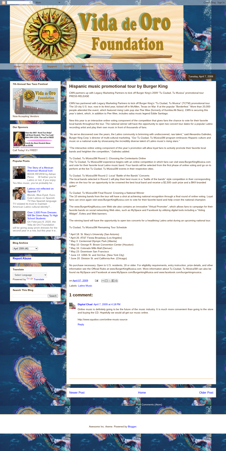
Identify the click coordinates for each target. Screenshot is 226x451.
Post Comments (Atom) (149, 404)
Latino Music (85, 285)
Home (17, 66)
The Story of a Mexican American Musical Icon (40, 169)
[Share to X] (109, 280)
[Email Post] (96, 280)
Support (52, 66)
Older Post (206, 392)
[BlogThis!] (106, 280)
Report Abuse (22, 258)
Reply (81, 324)
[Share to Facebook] (113, 280)
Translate (39, 279)
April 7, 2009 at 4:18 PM (107, 304)
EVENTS (69, 66)
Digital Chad (85, 304)
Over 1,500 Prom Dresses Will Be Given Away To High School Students (42, 215)
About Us (34, 66)
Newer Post (77, 392)
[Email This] (103, 280)
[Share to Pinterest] (116, 280)
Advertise (87, 66)
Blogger (132, 426)
